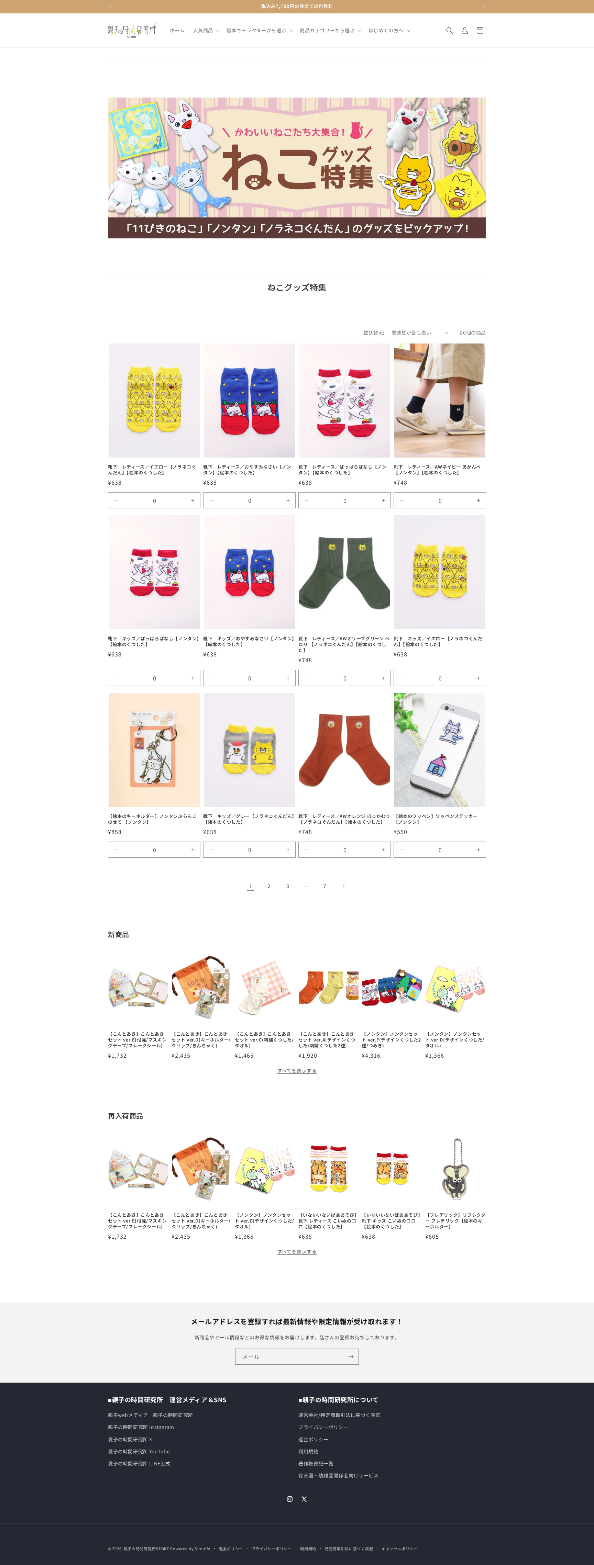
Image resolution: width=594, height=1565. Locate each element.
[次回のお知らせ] (483, 6)
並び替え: (374, 332)
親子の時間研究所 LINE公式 (139, 1463)
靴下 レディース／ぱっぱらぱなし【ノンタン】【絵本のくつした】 (342, 470)
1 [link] (250, 885)
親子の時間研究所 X (130, 1439)
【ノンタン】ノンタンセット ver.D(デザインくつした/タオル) (454, 1040)
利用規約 (308, 1451)
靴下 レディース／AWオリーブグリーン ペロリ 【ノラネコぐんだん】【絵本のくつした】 (344, 645)
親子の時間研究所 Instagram (141, 1426)
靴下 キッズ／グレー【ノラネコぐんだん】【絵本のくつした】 (249, 819)
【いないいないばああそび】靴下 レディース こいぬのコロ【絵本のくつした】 (327, 1221)
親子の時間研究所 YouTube (139, 1451)
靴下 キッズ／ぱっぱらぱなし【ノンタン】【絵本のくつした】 (153, 642)
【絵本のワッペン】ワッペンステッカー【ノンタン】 (436, 819)
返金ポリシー (313, 1439)
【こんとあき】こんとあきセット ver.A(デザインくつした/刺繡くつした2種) (326, 1040)
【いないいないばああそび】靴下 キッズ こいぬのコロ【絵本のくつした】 (391, 1221)
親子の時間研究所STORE (146, 1548)
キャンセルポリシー (400, 1548)
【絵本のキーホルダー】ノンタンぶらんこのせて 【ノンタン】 (152, 819)
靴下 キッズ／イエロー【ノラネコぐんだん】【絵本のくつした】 (438, 642)
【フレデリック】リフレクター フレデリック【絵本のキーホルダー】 (455, 1221)
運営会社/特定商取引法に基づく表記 (339, 1414)
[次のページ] (343, 885)
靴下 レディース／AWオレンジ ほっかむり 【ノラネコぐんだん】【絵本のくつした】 (344, 819)
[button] (205, 30)
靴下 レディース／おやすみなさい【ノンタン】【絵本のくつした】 (247, 470)
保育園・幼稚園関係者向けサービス (338, 1475)
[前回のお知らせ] (110, 6)
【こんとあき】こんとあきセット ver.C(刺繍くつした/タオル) (264, 1040)
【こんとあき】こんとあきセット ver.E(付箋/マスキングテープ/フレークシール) (137, 1040)
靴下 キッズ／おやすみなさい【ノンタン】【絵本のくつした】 (249, 642)
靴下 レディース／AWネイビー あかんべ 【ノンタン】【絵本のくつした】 (437, 470)
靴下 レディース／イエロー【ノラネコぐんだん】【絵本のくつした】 (152, 470)
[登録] (351, 1357)
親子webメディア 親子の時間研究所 (150, 1414)
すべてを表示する (297, 1070)
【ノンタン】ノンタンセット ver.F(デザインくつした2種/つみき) (391, 1040)
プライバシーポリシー (323, 1426)
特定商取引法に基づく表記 (349, 1548)
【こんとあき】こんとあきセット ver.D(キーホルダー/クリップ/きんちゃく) (201, 1040)
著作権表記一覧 (315, 1463)
